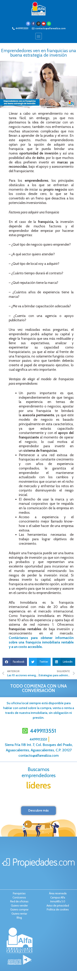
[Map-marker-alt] (28, 24)
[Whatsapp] (49, 24)
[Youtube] (44, 24)
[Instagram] (38, 24)
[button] (38, 36)
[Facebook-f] (33, 24)
